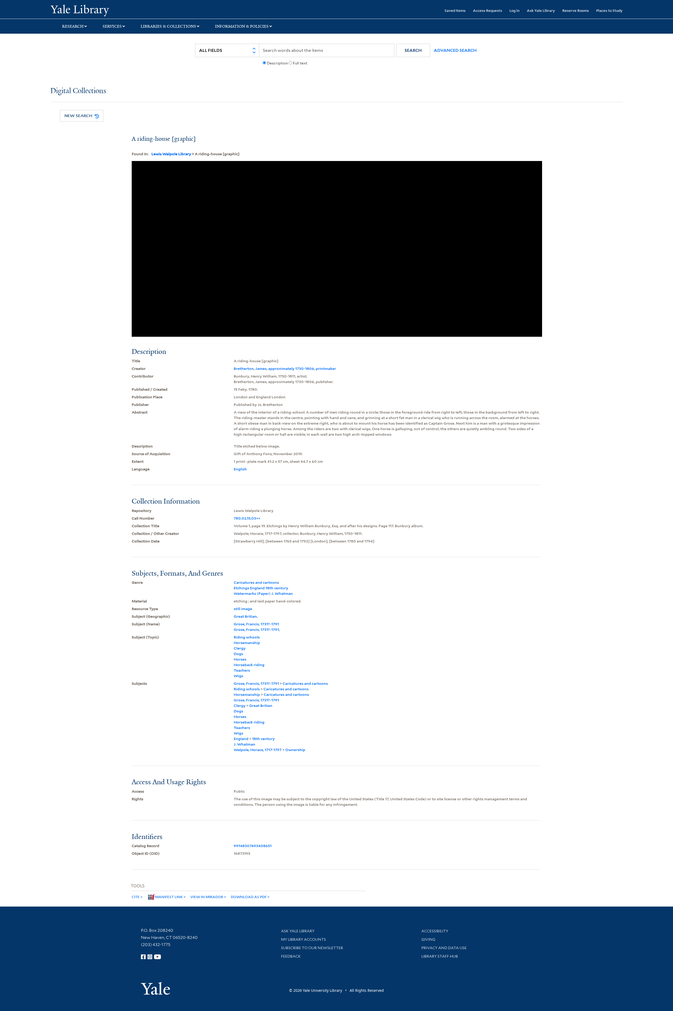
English (240, 469)
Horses (240, 659)
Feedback (291, 956)
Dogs (238, 654)
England (241, 739)
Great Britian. (246, 616)
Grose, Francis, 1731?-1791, (257, 629)
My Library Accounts (303, 939)
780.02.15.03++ (247, 518)
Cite (136, 896)
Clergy (240, 648)
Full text (300, 63)
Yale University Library (93, 10)
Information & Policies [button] (242, 26)
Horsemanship (247, 643)
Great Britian (260, 705)
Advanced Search (455, 50)
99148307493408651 (253, 846)
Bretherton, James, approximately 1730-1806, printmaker (285, 368)
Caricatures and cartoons (256, 582)
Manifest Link (169, 896)
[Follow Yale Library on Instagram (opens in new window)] (149, 956)
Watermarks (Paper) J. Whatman (263, 593)
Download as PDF (249, 896)
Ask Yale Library (541, 10)
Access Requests (487, 10)
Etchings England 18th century (261, 588)
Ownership (295, 750)
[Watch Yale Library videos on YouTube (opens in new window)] (157, 956)
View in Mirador (206, 896)
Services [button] (112, 26)
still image (243, 609)
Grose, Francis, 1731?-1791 (256, 624)
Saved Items (455, 10)
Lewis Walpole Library (171, 154)
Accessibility (434, 931)
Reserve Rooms (575, 10)
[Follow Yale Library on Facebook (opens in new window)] (143, 956)
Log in (514, 10)
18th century (263, 739)
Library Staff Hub (439, 956)
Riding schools (247, 637)
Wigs (238, 676)
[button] (413, 50)
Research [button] (73, 26)
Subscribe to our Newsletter (312, 948)
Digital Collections (78, 91)
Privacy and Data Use (444, 948)
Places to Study (609, 10)
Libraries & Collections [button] (168, 26)
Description (277, 63)
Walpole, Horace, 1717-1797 (258, 750)
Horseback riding (249, 665)
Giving (428, 939)
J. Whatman (244, 744)
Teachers (242, 670)
